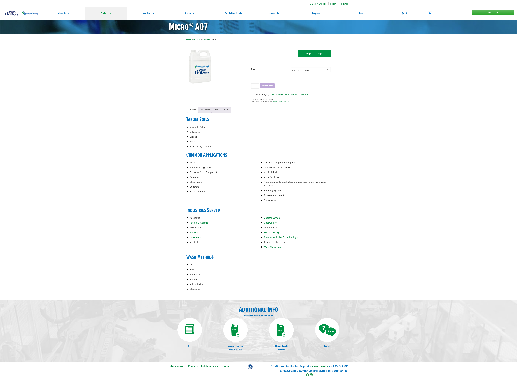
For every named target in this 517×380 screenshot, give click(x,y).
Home (188, 39)
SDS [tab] (226, 109)
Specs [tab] (193, 109)
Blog (361, 13)
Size (253, 69)
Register (344, 3)
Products (104, 13)
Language (316, 13)
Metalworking (270, 222)
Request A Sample (314, 53)
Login (333, 3)
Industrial (194, 232)
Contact (327, 346)
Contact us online (320, 366)
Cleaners (206, 39)
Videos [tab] (217, 109)
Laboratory (195, 237)
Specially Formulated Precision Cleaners (289, 94)
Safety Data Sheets (233, 13)
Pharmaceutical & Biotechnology (280, 237)
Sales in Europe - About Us (281, 101)
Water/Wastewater (272, 247)
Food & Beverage (199, 222)
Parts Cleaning (271, 232)
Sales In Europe (318, 3)
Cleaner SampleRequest (281, 348)
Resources (189, 13)
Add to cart (267, 85)
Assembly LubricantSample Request (236, 348)
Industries (146, 13)
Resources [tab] (205, 109)
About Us (62, 13)
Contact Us (274, 13)
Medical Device (271, 217)
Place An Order (493, 12)
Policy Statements (177, 366)
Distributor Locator (210, 366)
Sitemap (225, 366)
